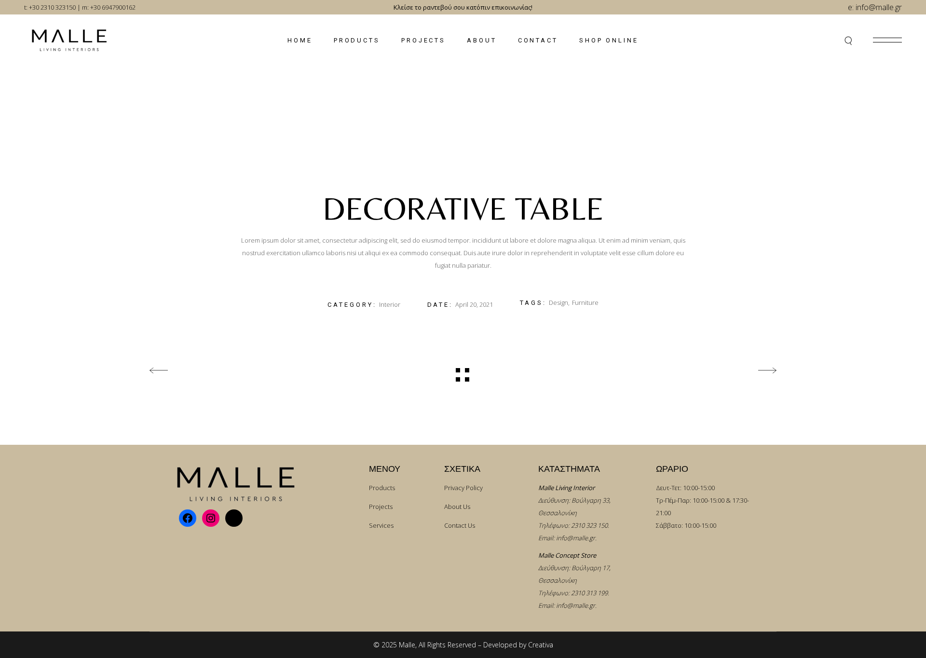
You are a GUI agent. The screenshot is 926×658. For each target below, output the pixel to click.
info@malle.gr (575, 538)
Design (558, 302)
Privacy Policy (463, 487)
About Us (457, 506)
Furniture (585, 302)
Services (381, 525)
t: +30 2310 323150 (50, 7)
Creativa (540, 644)
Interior (389, 304)
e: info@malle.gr (875, 7)
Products (382, 487)
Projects (381, 506)
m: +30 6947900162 (109, 7)
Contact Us (459, 525)
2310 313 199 (589, 593)
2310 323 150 (589, 525)
